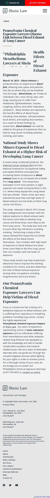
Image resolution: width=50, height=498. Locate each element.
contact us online (31, 372)
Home (5, 451)
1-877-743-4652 (39, 3)
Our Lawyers (8, 466)
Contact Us (14, 3)
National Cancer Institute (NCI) (18, 165)
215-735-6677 (8, 416)
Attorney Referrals (10, 472)
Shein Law (10, 326)
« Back (6, 21)
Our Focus (7, 463)
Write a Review (9, 460)
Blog (5, 475)
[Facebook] (4, 485)
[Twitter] (10, 485)
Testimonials (8, 457)
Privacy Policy (8, 404)
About (5, 454)
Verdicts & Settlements (12, 469)
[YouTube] (16, 485)
